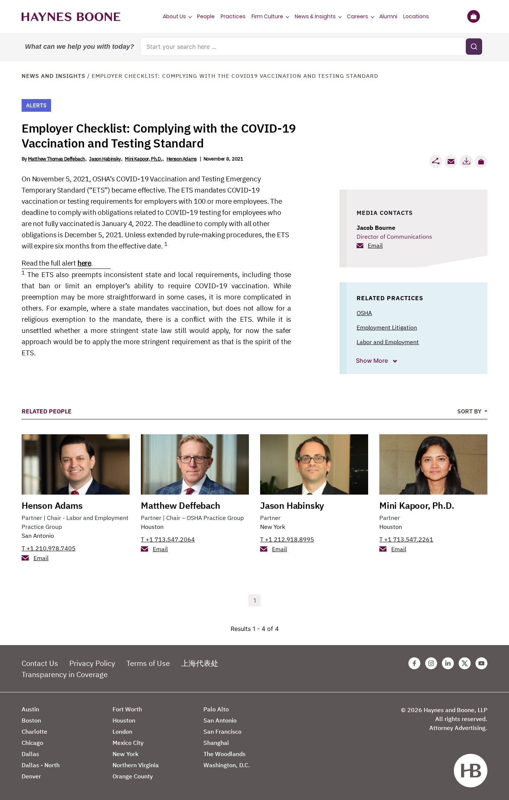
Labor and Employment (388, 342)
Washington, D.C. (226, 765)
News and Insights (53, 75)
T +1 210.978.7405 (49, 548)
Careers (357, 16)
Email (375, 245)
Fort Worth (127, 709)
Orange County (133, 776)
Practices (233, 16)
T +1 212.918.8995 (287, 539)
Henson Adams (182, 159)
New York (272, 526)
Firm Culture (267, 16)
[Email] (451, 161)
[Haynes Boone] (71, 16)
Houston (152, 526)
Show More (372, 360)
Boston (31, 720)
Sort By (470, 411)
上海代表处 (199, 663)
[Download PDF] (466, 161)
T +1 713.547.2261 (406, 539)
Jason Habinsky (104, 159)
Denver (31, 776)
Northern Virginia (136, 765)
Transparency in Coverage (65, 674)
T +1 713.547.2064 (168, 539)
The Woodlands (224, 754)
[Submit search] (474, 46)
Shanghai (216, 742)
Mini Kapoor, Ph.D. (143, 159)
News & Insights (315, 16)
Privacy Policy (92, 663)
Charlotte (34, 731)
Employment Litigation (387, 327)
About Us (174, 16)
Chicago (32, 742)
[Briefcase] (473, 16)
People (206, 16)
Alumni (388, 16)
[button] (481, 161)
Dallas (30, 754)
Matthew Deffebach (180, 505)
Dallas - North (41, 765)
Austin (30, 709)
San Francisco (222, 731)
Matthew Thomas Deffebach (56, 159)
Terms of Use (148, 663)
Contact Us (40, 663)
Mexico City (128, 742)
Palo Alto (216, 709)
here (84, 262)
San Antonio (38, 535)
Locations (416, 16)
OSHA (364, 313)
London (122, 731)
